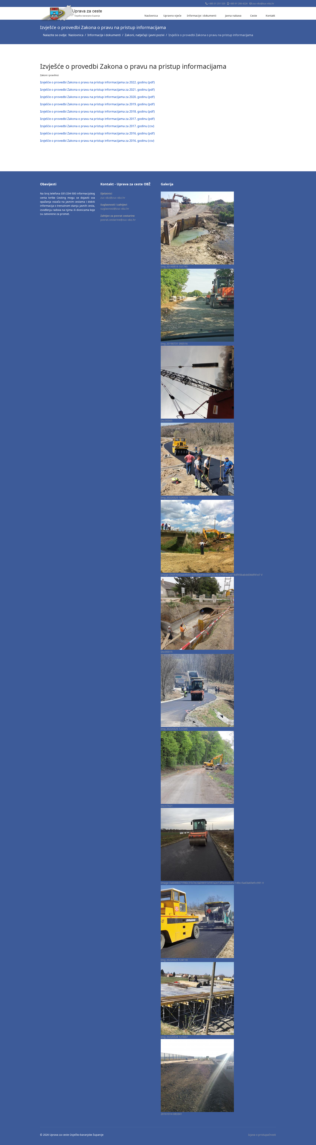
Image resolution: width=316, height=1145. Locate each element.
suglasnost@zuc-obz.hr (114, 208)
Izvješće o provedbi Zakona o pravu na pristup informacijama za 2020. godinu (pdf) (97, 97)
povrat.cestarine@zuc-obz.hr (118, 219)
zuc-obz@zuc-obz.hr (263, 3)
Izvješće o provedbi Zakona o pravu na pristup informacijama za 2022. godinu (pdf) (97, 82)
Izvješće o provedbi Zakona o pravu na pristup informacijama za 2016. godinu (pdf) (97, 133)
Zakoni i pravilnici (49, 75)
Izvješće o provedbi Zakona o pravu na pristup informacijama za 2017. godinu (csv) (97, 126)
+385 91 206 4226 (238, 3)
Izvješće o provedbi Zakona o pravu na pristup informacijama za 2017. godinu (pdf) (97, 119)
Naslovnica (151, 15)
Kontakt (270, 15)
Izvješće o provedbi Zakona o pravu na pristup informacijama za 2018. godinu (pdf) (97, 111)
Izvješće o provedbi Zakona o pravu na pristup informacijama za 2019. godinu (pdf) (97, 104)
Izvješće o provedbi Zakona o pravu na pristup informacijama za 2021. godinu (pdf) (97, 90)
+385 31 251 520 (216, 3)
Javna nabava (233, 15)
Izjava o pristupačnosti (262, 1134)
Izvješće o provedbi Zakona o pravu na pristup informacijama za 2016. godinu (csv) (97, 141)
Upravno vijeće (172, 15)
